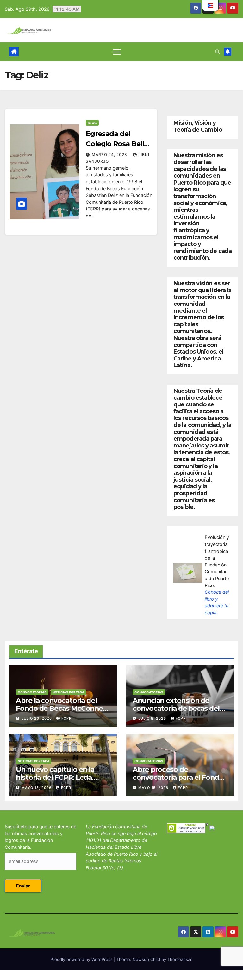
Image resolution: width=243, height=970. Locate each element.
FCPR (66, 718)
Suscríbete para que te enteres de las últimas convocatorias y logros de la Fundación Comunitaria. (40, 837)
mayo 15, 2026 (37, 787)
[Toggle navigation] (117, 52)
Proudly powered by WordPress (82, 959)
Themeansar (179, 959)
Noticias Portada (68, 692)
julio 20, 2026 (37, 718)
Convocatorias (32, 692)
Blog (92, 123)
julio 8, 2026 (152, 718)
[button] (217, 51)
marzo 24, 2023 (110, 154)
